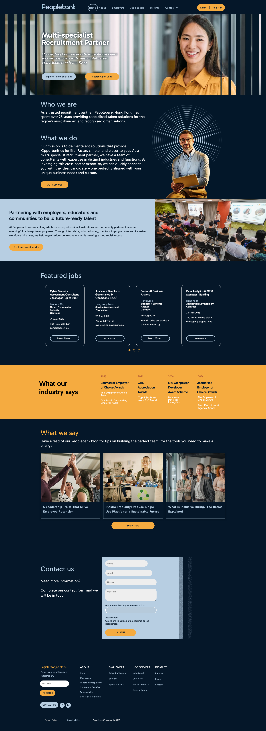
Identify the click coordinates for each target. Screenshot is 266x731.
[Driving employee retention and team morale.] (70, 477)
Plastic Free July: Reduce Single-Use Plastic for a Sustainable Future (132, 509)
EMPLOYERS (116, 667)
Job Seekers (141, 667)
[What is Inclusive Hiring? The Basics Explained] (195, 477)
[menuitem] (93, 7)
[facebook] (62, 706)
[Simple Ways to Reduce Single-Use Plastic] (133, 477)
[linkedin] (68, 706)
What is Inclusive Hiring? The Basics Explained (195, 509)
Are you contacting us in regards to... (125, 605)
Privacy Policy (51, 720)
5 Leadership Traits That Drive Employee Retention (65, 509)
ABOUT (84, 667)
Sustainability (73, 720)
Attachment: (112, 617)
